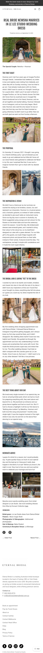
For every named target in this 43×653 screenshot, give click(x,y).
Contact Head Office (9, 623)
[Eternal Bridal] (12, 9)
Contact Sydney (8, 616)
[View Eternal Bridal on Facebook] (4, 646)
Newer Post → (35, 538)
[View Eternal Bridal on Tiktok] (21, 646)
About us (5, 612)
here (26, 506)
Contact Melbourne (9, 619)
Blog (4, 629)
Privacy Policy (7, 633)
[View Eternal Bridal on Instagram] (16, 646)
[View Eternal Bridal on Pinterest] (10, 646)
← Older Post (7, 538)
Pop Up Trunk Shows (9, 609)
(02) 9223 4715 (9, 593)
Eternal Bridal (10, 652)
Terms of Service (8, 636)
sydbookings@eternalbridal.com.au (16, 596)
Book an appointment (10, 606)
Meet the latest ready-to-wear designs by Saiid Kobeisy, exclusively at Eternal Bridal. (21, 3)
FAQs (4, 626)
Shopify (23, 652)
